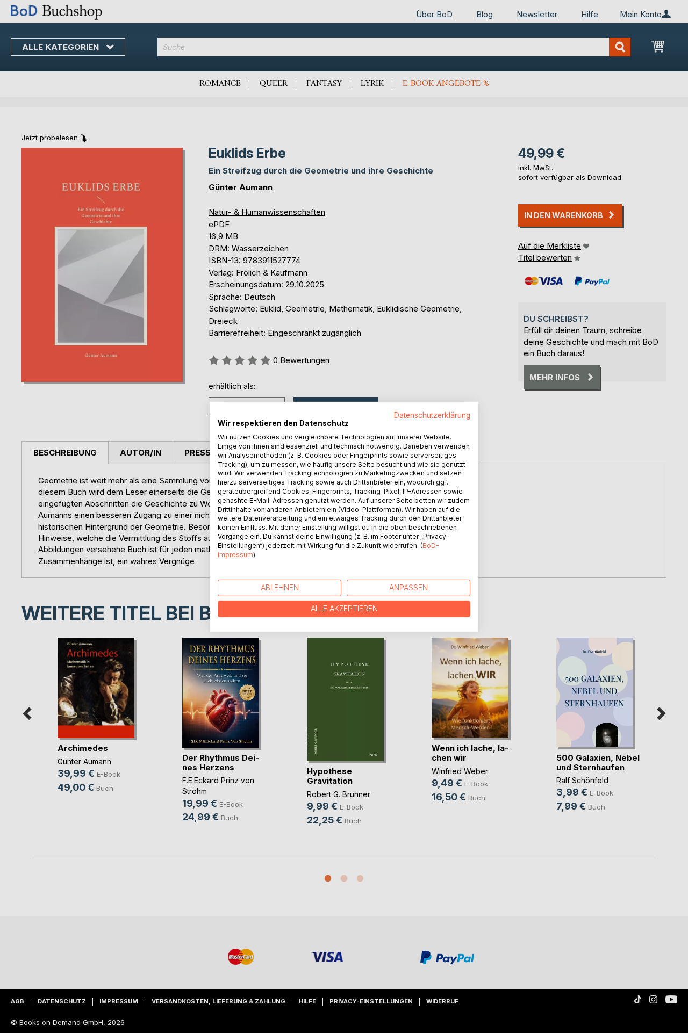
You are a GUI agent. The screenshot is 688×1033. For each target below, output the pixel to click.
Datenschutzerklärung (432, 414)
